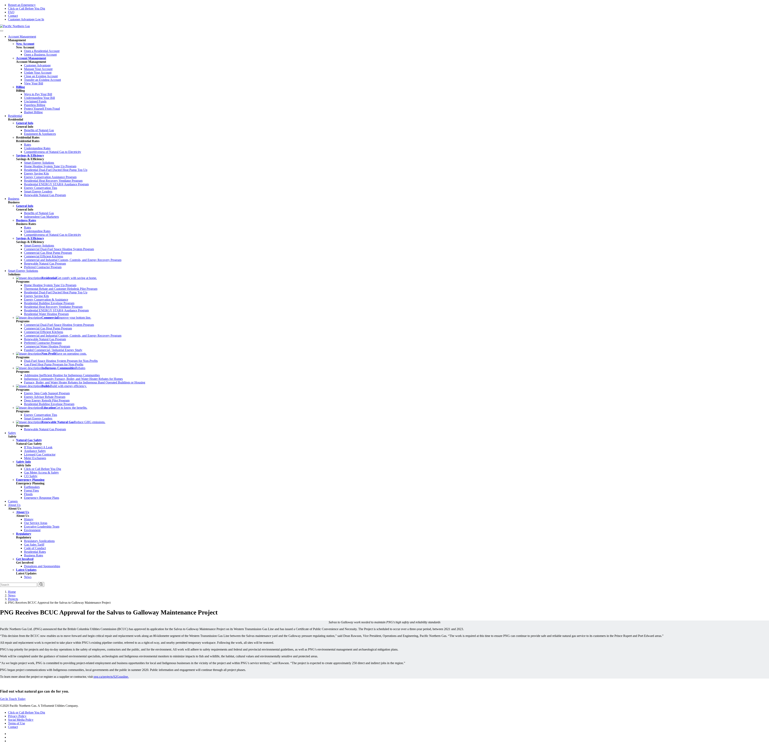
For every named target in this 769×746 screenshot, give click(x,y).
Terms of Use (16, 723)
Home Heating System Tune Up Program (50, 166)
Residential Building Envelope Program (49, 303)
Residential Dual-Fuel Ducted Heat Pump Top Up (55, 170)
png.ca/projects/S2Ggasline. (111, 676)
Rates (27, 144)
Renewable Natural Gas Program (45, 195)
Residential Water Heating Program (46, 314)
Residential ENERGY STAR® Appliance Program (56, 184)
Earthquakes (32, 487)
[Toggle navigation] (1, 30)
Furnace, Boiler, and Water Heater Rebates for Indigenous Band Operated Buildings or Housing (84, 382)
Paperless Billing (34, 105)
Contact (13, 15)
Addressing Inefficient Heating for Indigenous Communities (62, 375)
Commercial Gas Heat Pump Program (48, 252)
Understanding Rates (37, 148)
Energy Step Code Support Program (47, 393)
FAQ (11, 12)
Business (13, 198)
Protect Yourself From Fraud (42, 108)
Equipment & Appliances (40, 134)
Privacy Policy (17, 716)
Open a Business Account (40, 54)
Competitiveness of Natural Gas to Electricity (52, 152)
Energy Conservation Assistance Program (50, 177)
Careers (13, 501)
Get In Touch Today (13, 699)
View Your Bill (33, 83)
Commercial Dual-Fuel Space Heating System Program (59, 249)
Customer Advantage (37, 65)
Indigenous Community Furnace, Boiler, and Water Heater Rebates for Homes (73, 379)
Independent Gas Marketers (41, 216)
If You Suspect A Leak (38, 447)
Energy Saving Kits (36, 173)
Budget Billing (33, 112)
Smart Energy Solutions (39, 162)
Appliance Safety (35, 451)
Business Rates (33, 555)
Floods (28, 494)
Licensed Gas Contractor (39, 454)
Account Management (22, 36)
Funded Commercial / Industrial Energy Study (53, 350)
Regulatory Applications (39, 541)
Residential (15, 115)
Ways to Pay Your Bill (38, 94)
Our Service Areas (35, 523)
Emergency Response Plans (41, 497)
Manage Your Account (38, 69)
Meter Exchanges (35, 458)
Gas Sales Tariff (34, 544)
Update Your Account (37, 72)
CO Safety (30, 476)
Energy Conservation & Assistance (46, 299)
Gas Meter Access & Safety (41, 472)
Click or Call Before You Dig (26, 8)
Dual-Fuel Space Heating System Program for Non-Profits (61, 360)
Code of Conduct (35, 548)
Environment (32, 530)
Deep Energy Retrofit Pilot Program (46, 400)
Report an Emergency (22, 5)
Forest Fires (31, 490)
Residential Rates (35, 551)
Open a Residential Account (41, 51)
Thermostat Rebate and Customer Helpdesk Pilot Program (60, 288)
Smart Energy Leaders (38, 191)
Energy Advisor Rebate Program (44, 397)
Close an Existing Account (41, 76)
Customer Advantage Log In (26, 19)
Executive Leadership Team (41, 526)
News (27, 577)
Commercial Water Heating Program (47, 346)
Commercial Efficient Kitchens (43, 256)
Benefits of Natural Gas (39, 130)
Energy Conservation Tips (40, 188)
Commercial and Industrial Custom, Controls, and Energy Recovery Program (72, 260)
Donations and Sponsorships (42, 566)
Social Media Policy (20, 719)
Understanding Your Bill (39, 97)
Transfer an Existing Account (42, 79)
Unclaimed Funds (35, 101)
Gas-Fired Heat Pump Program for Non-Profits (53, 364)
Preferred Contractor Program (42, 267)
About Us (14, 505)
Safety (12, 433)
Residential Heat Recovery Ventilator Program (53, 180)
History (28, 519)
